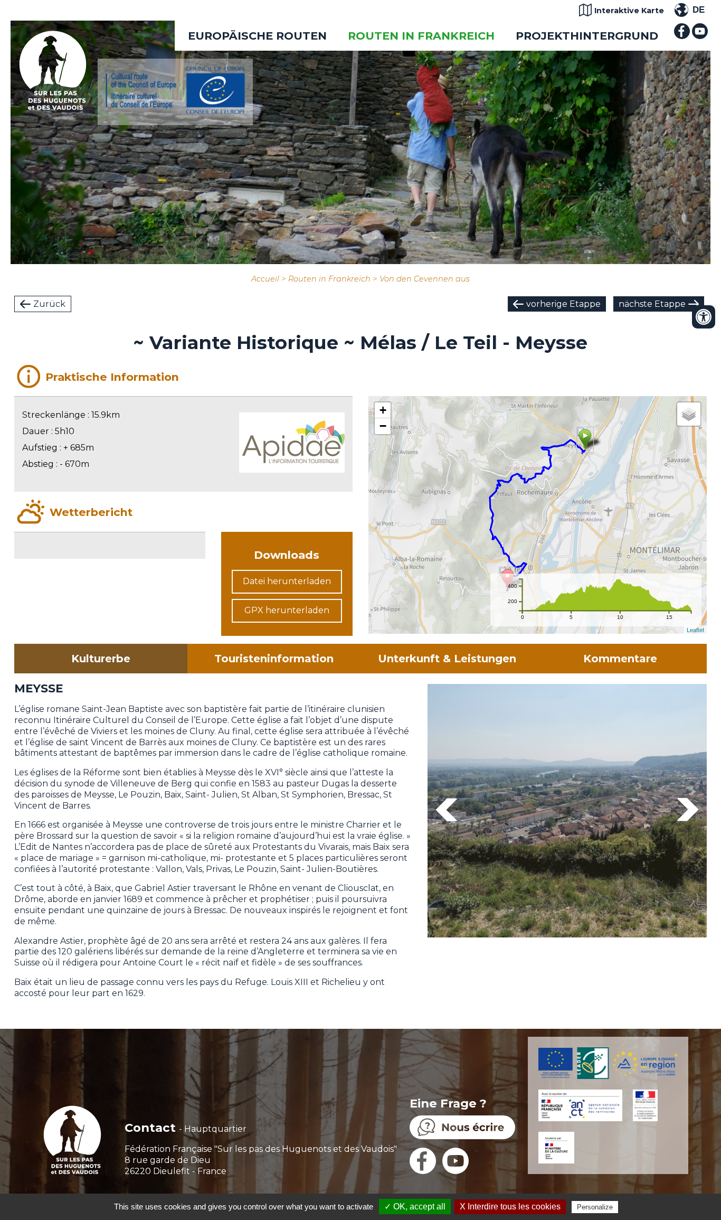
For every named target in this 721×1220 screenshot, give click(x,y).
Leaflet (695, 629)
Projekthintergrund (587, 35)
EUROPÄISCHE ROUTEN (257, 35)
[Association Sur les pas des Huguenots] (53, 107)
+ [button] (383, 410)
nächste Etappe (652, 304)
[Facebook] (682, 36)
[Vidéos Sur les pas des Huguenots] (700, 36)
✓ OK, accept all (414, 1206)
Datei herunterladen (287, 581)
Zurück (49, 304)
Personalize (595, 1207)
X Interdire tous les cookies (510, 1206)
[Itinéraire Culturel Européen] (175, 111)
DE (698, 10)
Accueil (265, 279)
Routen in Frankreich (421, 35)
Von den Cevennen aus (425, 279)
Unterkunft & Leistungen (447, 658)
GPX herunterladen (286, 610)
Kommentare (620, 658)
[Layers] (688, 414)
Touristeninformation (274, 658)
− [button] (383, 426)
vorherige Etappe (563, 304)
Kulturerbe (100, 658)
